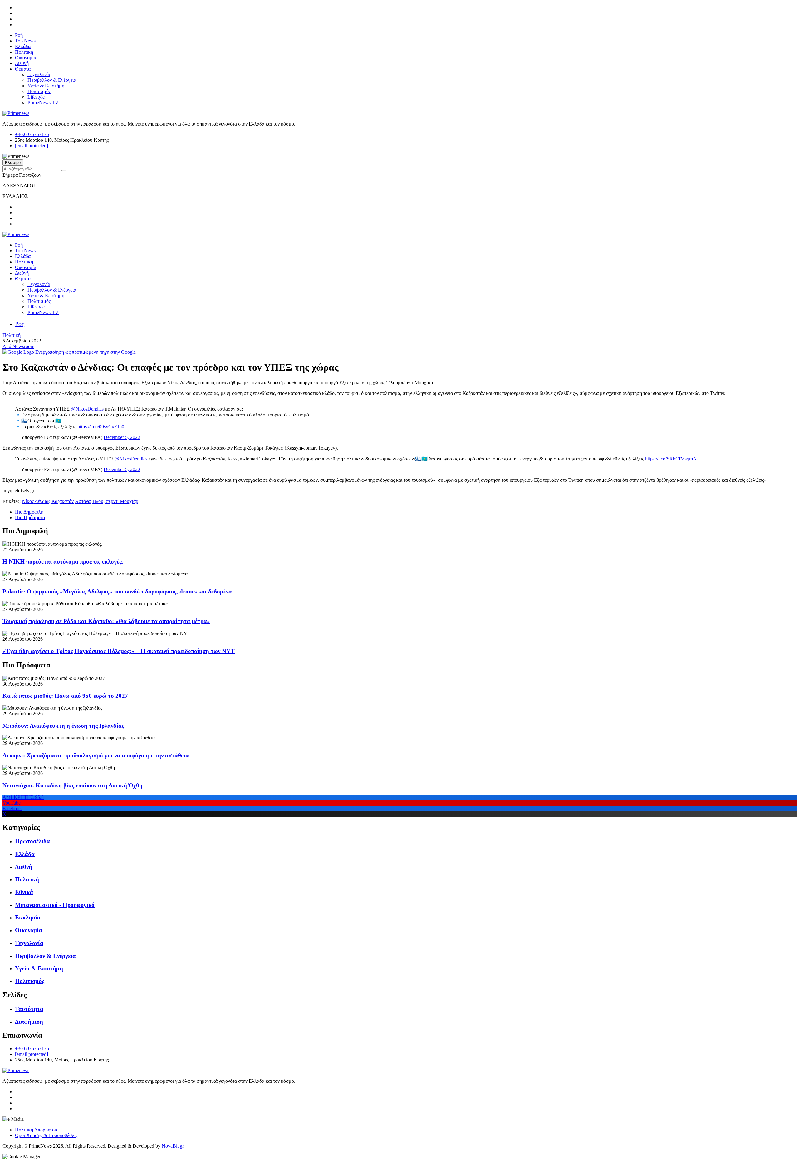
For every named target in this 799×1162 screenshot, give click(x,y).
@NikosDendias (87, 408)
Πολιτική (24, 52)
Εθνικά (24, 892)
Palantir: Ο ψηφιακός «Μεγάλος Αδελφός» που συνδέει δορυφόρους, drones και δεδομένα (117, 591)
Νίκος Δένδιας (36, 501)
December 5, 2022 (122, 437)
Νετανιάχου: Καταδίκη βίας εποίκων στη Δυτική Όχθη (72, 785)
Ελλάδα (23, 46)
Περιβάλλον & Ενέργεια (51, 80)
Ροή (19, 35)
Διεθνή (22, 63)
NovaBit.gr (173, 1146)
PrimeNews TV (43, 102)
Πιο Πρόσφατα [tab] (30, 517)
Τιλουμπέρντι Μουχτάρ (115, 501)
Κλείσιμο (13, 162)
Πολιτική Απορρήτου (36, 1129)
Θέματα (23, 68)
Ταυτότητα (29, 1009)
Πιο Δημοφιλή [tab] (29, 512)
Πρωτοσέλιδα (32, 841)
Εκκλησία (28, 917)
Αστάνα (83, 501)
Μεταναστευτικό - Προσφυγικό (55, 905)
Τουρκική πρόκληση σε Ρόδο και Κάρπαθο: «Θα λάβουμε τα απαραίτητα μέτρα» (106, 621)
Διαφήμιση (29, 1021)
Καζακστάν (62, 501)
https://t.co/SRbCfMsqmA (671, 458)
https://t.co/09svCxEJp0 (100, 426)
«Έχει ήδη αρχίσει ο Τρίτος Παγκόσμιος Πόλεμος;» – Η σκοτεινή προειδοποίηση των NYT (118, 651)
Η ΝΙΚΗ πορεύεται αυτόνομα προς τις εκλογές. (62, 561)
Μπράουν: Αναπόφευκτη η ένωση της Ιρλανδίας (63, 725)
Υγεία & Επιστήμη (45, 85)
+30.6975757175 (32, 134)
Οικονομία (25, 57)
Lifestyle (36, 97)
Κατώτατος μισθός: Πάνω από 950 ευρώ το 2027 (65, 695)
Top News (25, 40)
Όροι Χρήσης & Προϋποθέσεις (46, 1135)
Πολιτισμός (39, 91)
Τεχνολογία (38, 74)
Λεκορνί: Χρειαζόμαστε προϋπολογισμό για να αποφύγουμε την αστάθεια (95, 755)
